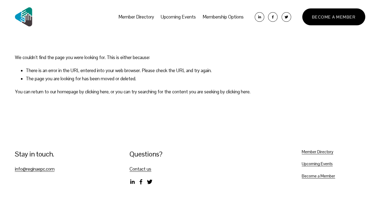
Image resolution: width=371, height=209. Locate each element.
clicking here (97, 92)
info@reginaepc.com (35, 169)
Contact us (140, 169)
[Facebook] (273, 17)
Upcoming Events (178, 17)
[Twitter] (286, 17)
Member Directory (136, 17)
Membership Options (223, 17)
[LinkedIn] (259, 17)
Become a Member (334, 17)
